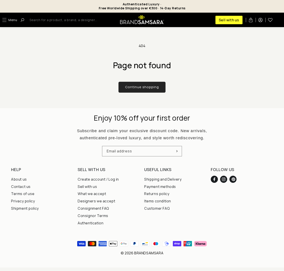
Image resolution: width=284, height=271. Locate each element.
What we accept (92, 193)
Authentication (90, 223)
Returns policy (156, 193)
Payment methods (160, 186)
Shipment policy (25, 208)
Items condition (157, 201)
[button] (10, 20)
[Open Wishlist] (270, 20)
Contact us (21, 186)
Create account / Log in (98, 179)
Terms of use (22, 193)
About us (19, 179)
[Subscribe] (177, 151)
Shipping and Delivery (163, 179)
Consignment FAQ (93, 208)
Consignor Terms (93, 215)
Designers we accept (96, 201)
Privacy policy (23, 201)
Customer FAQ (157, 208)
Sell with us (229, 20)
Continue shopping (142, 87)
